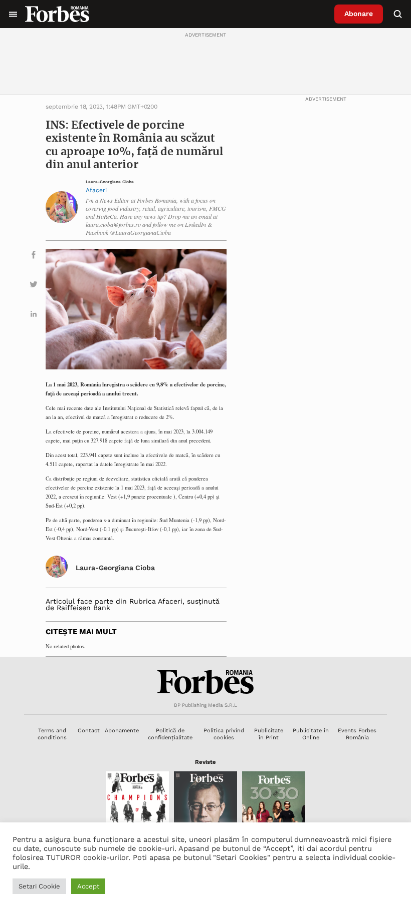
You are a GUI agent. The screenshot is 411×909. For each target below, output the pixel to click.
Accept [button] (88, 886)
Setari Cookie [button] (39, 886)
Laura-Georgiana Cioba (110, 182)
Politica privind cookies (223, 733)
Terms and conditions (52, 733)
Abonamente (122, 730)
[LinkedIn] (34, 315)
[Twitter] (34, 286)
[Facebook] (34, 256)
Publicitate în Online (311, 733)
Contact (89, 730)
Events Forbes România (357, 733)
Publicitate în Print (268, 733)
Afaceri (96, 190)
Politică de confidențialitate (170, 733)
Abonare (358, 14)
